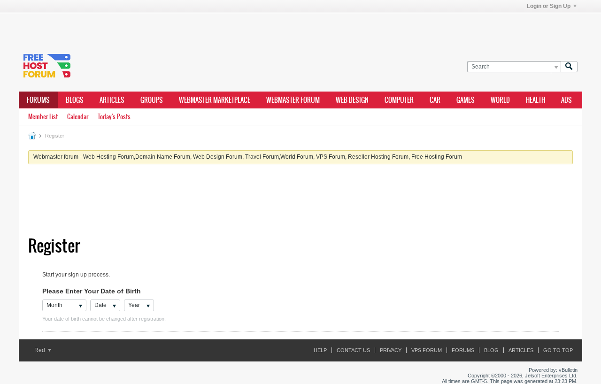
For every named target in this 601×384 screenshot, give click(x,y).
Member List (43, 116)
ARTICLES (112, 100)
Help (320, 350)
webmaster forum (293, 100)
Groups (151, 100)
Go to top (558, 350)
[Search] (569, 67)
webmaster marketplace (214, 100)
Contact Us (353, 350)
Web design (352, 100)
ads (566, 100)
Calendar (77, 116)
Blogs (75, 100)
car (435, 100)
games (465, 100)
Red (40, 350)
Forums (38, 100)
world (500, 100)
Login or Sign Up (548, 6)
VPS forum (426, 350)
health (535, 100)
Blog (491, 350)
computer (399, 100)
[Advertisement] (160, 27)
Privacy (390, 350)
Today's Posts (114, 116)
